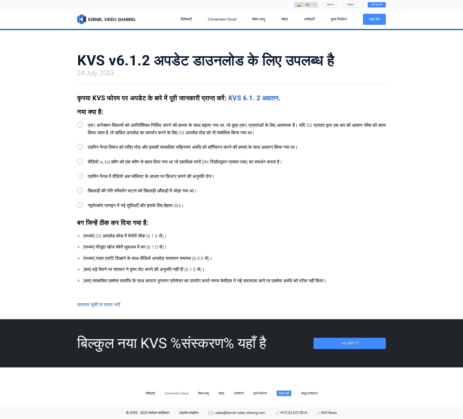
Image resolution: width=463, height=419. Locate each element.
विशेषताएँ (150, 393)
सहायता (350, 4)
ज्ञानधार (330, 4)
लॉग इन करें (376, 4)
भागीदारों (239, 393)
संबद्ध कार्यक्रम (309, 393)
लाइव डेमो (374, 19)
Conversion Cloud (176, 393)
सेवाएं (221, 393)
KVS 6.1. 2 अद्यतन (253, 98)
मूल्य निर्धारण (260, 393)
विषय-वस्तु (203, 393)
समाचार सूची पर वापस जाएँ (98, 304)
